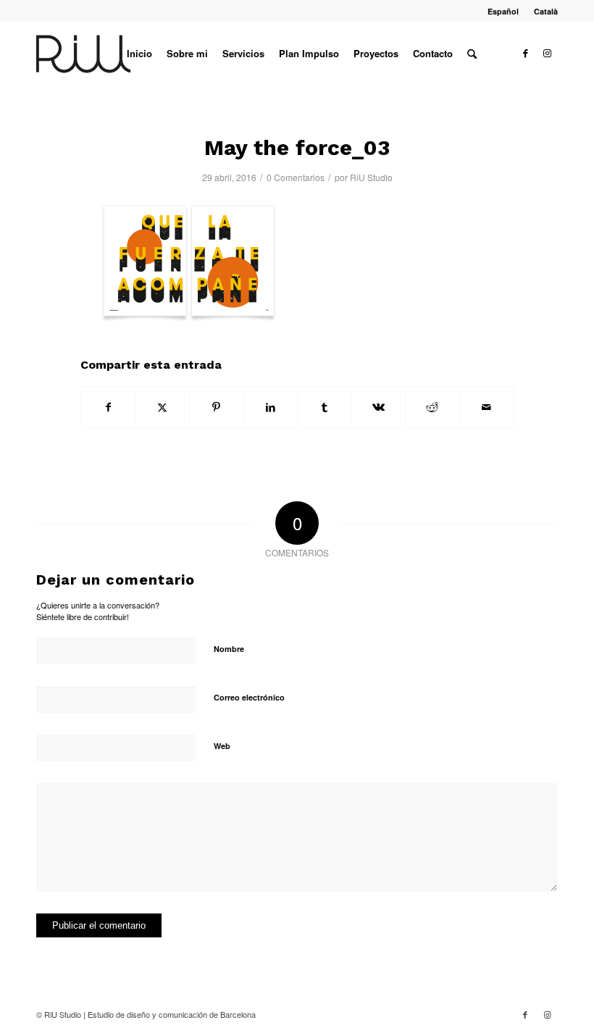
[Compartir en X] (163, 407)
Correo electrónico (249, 697)
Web (222, 745)
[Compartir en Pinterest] (216, 407)
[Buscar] (472, 53)
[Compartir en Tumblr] (324, 407)
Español (503, 11)
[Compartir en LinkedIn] (271, 407)
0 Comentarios (296, 177)
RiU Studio (371, 177)
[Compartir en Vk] (379, 407)
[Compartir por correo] (487, 407)
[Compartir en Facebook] (108, 407)
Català (546, 11)
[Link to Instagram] (547, 53)
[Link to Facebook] (525, 53)
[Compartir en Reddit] (432, 407)
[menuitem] (503, 11)
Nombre (229, 648)
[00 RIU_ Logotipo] (106, 53)
